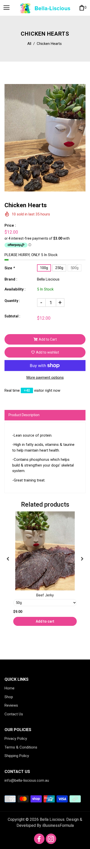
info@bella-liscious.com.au (26, 780)
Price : (10, 225)
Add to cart (45, 621)
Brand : (10, 279)
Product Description (24, 415)
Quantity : (12, 301)
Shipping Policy (16, 756)
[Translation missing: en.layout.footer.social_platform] (39, 839)
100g (44, 268)
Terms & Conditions (20, 747)
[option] (45, 138)
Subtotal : (12, 316)
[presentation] (8, 559)
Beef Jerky (45, 595)
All (29, 43)
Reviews (11, 705)
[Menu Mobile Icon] (7, 8)
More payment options (45, 377)
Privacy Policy (15, 738)
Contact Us (13, 714)
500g (74, 268)
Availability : (15, 289)
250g (59, 268)
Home (9, 688)
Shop (8, 697)
